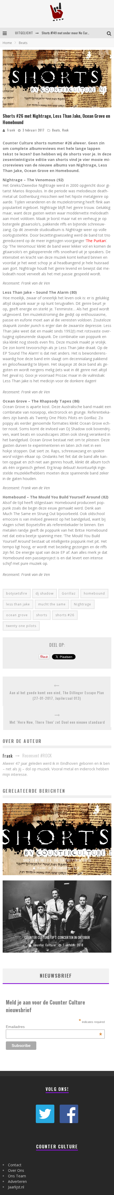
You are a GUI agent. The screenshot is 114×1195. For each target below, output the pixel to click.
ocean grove (17, 615)
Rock (65, 130)
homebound (94, 593)
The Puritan (96, 240)
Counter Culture (44, 945)
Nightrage (82, 604)
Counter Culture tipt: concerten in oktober (57, 937)
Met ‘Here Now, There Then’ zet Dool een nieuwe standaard (57, 722)
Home (7, 43)
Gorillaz (69, 593)
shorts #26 (64, 615)
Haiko (41, 868)
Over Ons (16, 1170)
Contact (14, 1164)
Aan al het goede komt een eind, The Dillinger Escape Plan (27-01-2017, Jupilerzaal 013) (57, 695)
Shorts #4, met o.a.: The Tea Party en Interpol (57, 860)
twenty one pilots (21, 626)
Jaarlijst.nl (16, 1186)
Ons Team (17, 1175)
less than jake (18, 604)
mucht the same (52, 604)
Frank (11, 130)
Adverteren (17, 1181)
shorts (41, 615)
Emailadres (54, 1027)
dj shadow (45, 593)
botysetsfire (16, 593)
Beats (56, 130)
